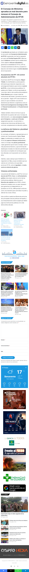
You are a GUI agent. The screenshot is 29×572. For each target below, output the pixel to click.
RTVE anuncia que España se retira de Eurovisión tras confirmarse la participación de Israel (19, 221)
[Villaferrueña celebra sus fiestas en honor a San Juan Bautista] (4, 540)
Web (2, 351)
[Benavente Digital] (14, 3)
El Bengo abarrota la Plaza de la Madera (18, 520)
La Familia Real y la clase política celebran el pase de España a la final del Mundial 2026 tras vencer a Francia (21, 310)
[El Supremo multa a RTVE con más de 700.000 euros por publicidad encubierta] (6, 232)
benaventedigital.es (5, 25)
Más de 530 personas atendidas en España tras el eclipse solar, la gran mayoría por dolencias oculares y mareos (7, 276)
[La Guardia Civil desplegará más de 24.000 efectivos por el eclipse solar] (21, 268)
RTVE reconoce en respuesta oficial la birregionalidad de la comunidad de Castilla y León (6, 221)
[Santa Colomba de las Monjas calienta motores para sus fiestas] (4, 528)
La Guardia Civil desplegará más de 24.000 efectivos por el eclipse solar (21, 275)
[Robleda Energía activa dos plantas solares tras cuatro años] (4, 534)
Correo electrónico (5, 345)
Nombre (3, 339)
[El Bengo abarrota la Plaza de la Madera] (4, 522)
